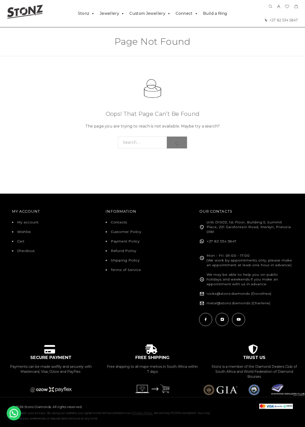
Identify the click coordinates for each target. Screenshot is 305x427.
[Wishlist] (287, 7)
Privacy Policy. (142, 413)
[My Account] (278, 7)
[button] (14, 413)
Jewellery (109, 13)
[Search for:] (142, 142)
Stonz (84, 13)
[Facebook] (206, 319)
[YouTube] (238, 319)
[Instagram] (222, 319)
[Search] (270, 7)
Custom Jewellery (147, 13)
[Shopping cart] (296, 7)
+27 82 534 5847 (283, 20)
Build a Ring (215, 13)
